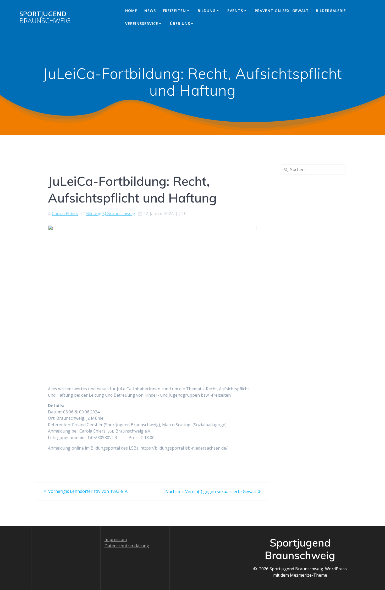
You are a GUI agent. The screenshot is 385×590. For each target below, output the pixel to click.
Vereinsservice (141, 23)
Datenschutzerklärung (126, 546)
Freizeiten (174, 10)
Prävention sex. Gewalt (282, 10)
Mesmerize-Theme (308, 575)
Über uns (180, 23)
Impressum (115, 539)
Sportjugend (45, 17)
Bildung (207, 10)
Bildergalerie (331, 10)
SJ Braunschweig (118, 213)
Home (131, 10)
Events (235, 10)
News (150, 10)
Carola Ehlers (65, 213)
